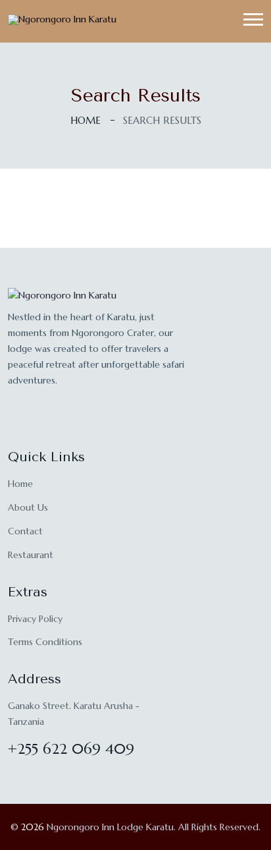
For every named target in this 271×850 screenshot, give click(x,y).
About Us (28, 507)
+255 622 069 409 (71, 749)
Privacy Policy (35, 619)
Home (85, 120)
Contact (25, 531)
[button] (253, 19)
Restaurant (30, 555)
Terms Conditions (45, 642)
